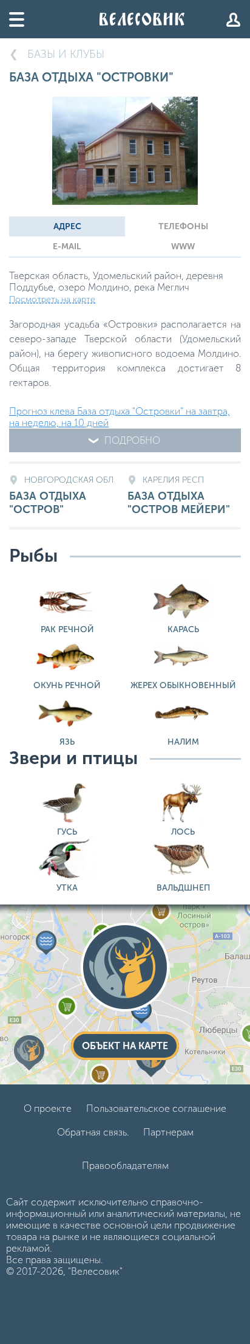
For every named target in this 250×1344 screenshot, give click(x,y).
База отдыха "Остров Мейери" (178, 495)
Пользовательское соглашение (156, 1108)
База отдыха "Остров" (61, 495)
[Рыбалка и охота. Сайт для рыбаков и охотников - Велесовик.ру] (142, 19)
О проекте (48, 1108)
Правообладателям (125, 1165)
